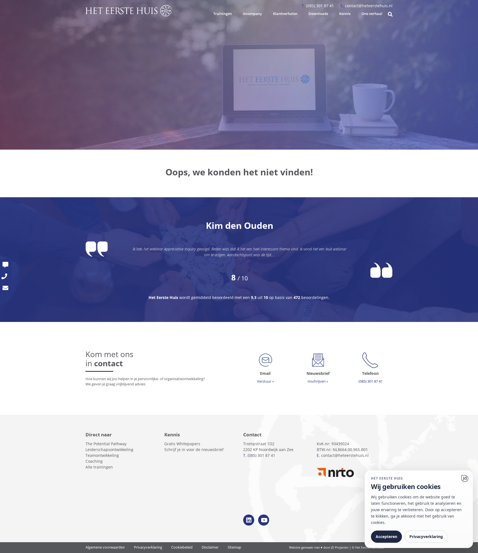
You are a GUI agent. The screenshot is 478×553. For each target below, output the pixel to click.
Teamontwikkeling (102, 455)
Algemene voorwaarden (105, 547)
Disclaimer (210, 547)
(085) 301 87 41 (318, 5)
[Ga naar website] (464, 478)
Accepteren (386, 536)
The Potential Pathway (105, 443)
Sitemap (234, 547)
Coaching (94, 461)
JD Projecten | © (343, 547)
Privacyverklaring (148, 547)
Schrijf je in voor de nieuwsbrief (194, 449)
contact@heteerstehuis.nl (367, 5)
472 (296, 297)
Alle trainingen (99, 467)
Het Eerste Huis (164, 297)
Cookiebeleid (182, 547)
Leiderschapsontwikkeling (109, 449)
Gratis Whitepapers (182, 443)
